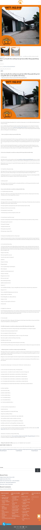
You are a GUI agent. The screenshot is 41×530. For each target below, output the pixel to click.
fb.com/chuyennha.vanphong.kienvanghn (9, 518)
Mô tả (2, 71)
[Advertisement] (20, 460)
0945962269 (9, 524)
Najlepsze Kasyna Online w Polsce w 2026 (7, 477)
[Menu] (1, 2)
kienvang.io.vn (4, 515)
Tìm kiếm (1, 467)
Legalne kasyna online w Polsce (5, 478)
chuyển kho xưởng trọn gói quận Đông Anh (26, 159)
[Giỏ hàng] (39, 2)
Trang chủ (2, 56)
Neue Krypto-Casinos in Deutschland (6, 484)
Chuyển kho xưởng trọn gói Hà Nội (14, 56)
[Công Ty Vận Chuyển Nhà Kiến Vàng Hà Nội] (21, 2)
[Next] (39, 25)
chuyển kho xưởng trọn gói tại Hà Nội (19, 127)
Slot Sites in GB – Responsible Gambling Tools (8, 482)
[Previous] (2, 25)
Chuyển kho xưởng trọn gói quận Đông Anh (9, 66)
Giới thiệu (3, 495)
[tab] (2, 71)
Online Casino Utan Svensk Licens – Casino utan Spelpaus (9, 480)
